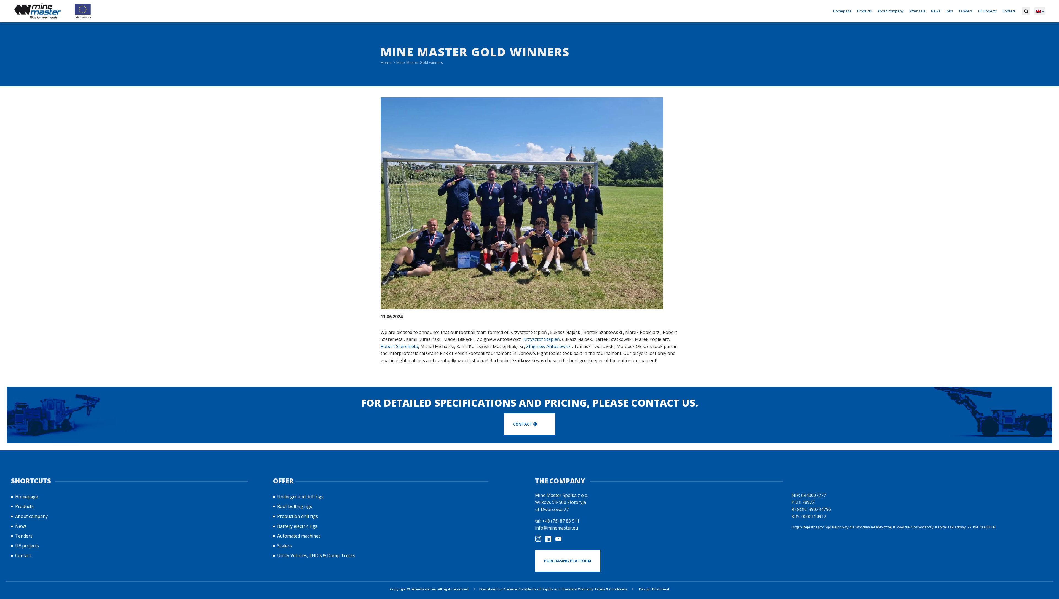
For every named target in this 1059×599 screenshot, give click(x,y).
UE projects (27, 546)
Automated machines (299, 536)
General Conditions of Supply (528, 589)
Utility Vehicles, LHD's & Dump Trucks (316, 555)
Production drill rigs (297, 516)
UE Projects (987, 11)
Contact (1008, 11)
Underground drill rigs (300, 497)
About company (891, 11)
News (935, 11)
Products (864, 11)
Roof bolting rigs (294, 506)
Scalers (284, 546)
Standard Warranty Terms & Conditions (594, 589)
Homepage (842, 11)
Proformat (660, 589)
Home (386, 62)
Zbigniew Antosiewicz (548, 346)
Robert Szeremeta (399, 346)
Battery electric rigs (297, 526)
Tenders (966, 11)
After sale (917, 11)
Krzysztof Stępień (541, 339)
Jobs (949, 11)
